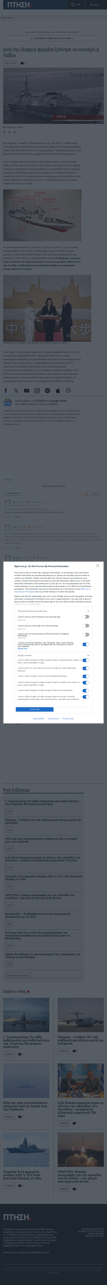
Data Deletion (38, 719)
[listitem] (53, 611)
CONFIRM (35, 709)
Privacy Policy (68, 719)
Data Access (53, 719)
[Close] (98, 566)
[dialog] (53, 642)
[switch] (85, 616)
